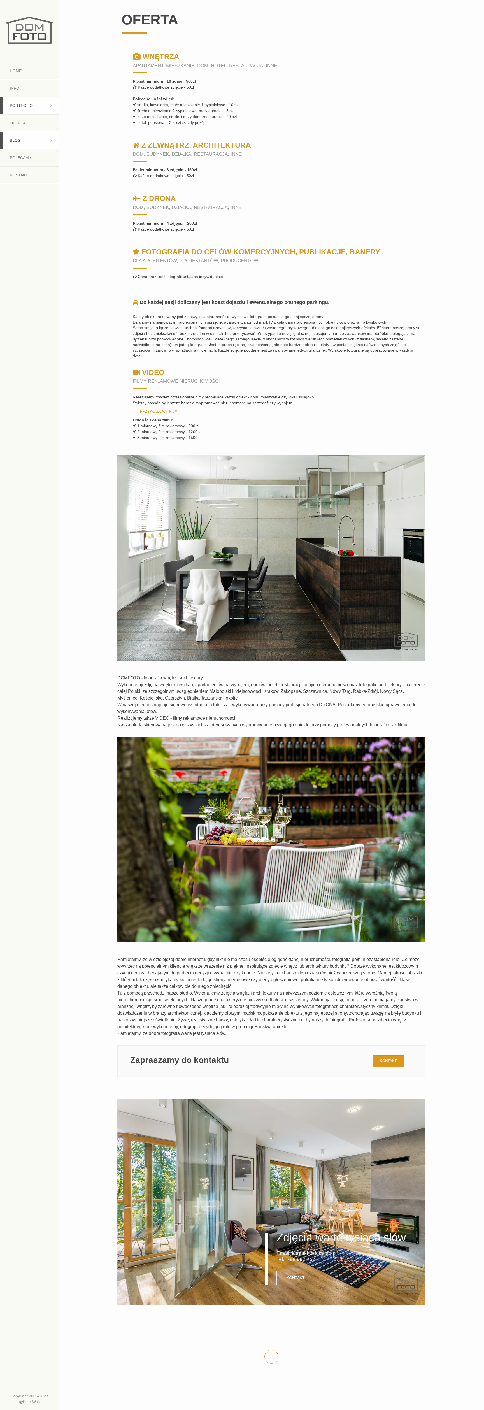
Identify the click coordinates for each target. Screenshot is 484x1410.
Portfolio (21, 105)
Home (16, 71)
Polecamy (20, 157)
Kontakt (19, 175)
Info (14, 88)
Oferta (17, 123)
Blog (15, 140)
